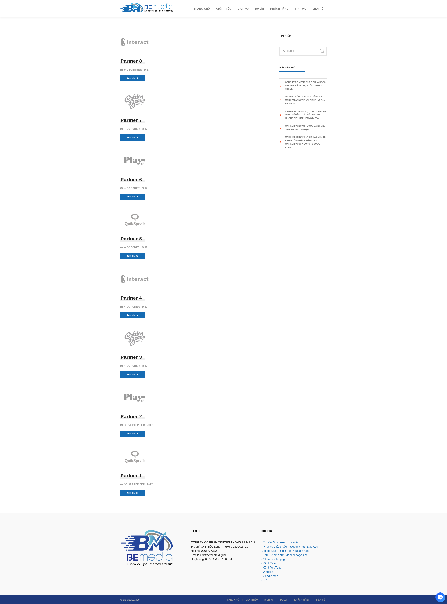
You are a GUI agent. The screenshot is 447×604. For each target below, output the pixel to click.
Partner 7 (131, 120)
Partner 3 (131, 357)
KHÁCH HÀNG (302, 600)
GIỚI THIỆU (252, 600)
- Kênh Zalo (268, 563)
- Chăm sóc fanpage (273, 559)
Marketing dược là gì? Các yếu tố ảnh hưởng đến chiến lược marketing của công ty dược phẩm (305, 142)
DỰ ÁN (284, 600)
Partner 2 (131, 416)
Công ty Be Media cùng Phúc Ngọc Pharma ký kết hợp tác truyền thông (305, 85)
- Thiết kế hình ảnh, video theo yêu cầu (285, 555)
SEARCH (322, 51)
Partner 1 (131, 475)
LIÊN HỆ (320, 600)
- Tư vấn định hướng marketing (280, 542)
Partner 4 (131, 298)
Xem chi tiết (133, 78)
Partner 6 (131, 179)
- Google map (269, 575)
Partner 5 (131, 238)
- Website (267, 571)
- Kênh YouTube (271, 567)
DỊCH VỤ (269, 600)
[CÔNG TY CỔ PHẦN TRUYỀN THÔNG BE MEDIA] (146, 7)
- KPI (264, 580)
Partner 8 (131, 61)
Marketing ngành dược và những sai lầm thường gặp (305, 128)
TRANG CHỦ (232, 600)
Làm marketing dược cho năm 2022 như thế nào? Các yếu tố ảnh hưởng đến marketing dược (305, 114)
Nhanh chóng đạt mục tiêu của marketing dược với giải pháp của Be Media (305, 100)
